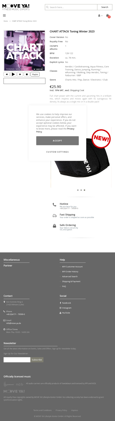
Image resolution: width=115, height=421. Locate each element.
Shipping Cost (77, 90)
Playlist (35, 74)
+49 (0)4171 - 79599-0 (15, 314)
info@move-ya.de (13, 323)
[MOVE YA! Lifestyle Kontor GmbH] (15, 7)
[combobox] (71, 7)
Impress (74, 410)
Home (6, 21)
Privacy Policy (61, 410)
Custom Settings (57, 151)
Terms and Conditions (42, 410)
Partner (8, 265)
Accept (57, 140)
